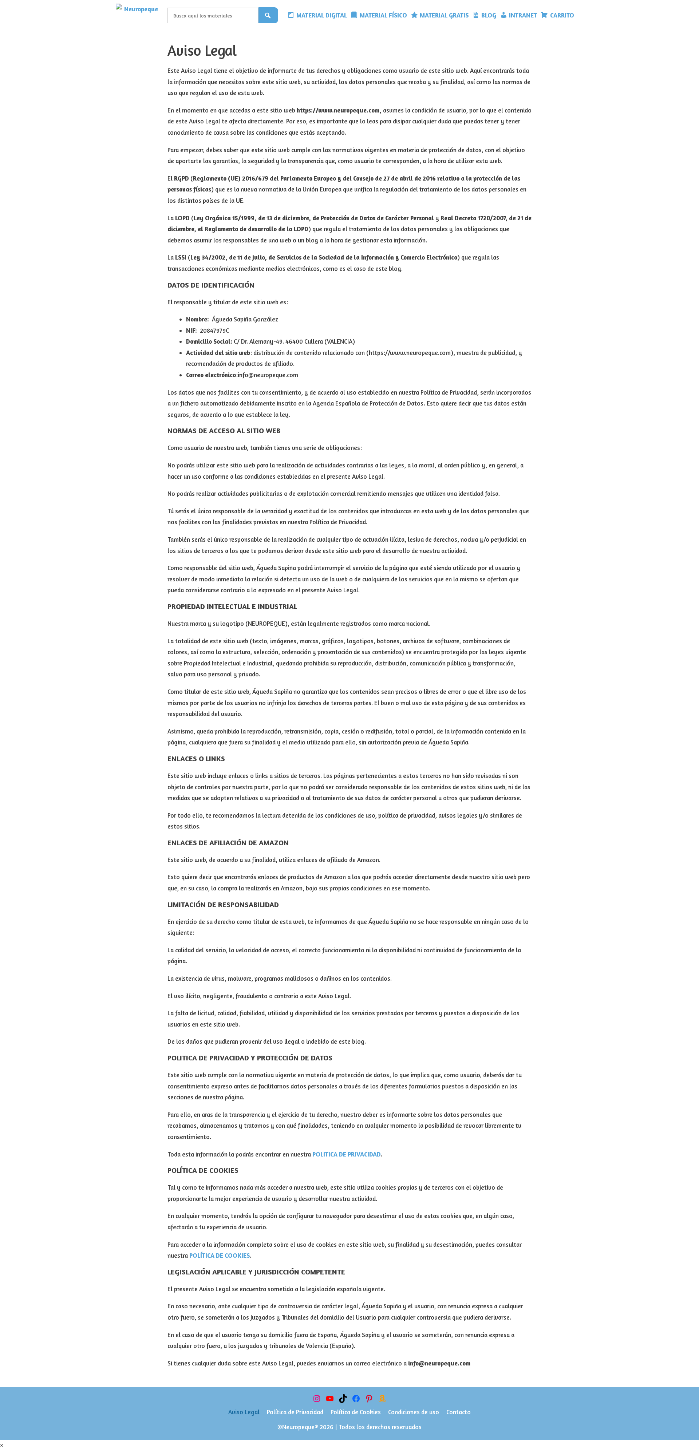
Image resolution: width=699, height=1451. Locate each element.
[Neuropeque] (140, 15)
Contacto (458, 1412)
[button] (581, 15)
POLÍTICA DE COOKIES (219, 1255)
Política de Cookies (356, 1412)
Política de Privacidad (295, 1412)
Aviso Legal (244, 1412)
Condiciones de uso (413, 1412)
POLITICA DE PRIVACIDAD (346, 1154)
